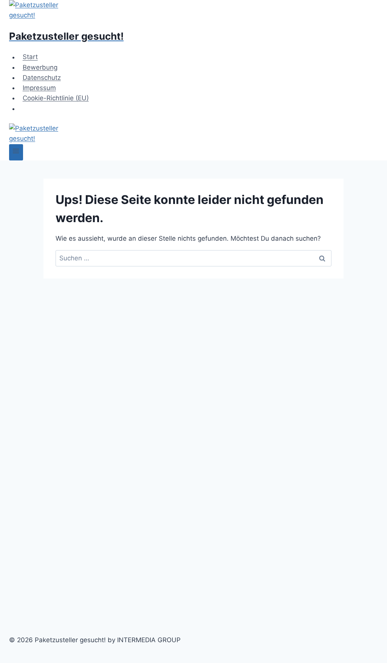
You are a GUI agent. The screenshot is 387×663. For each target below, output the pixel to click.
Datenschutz (42, 77)
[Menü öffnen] (16, 152)
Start (30, 57)
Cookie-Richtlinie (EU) (56, 98)
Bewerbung (40, 67)
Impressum (39, 88)
